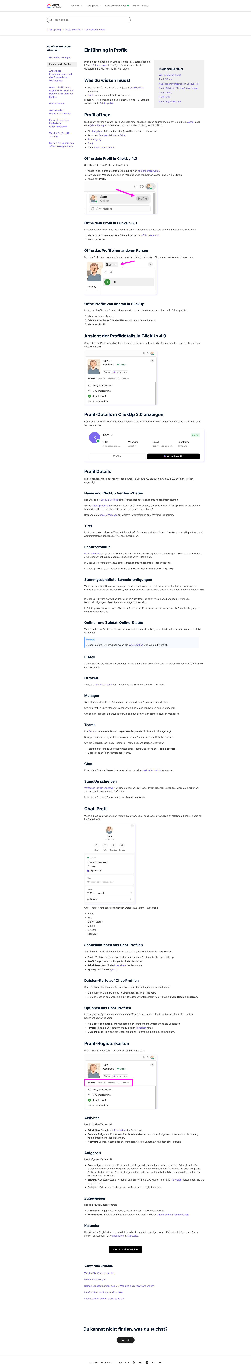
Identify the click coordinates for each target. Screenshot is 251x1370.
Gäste (91, 95)
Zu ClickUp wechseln (101, 1362)
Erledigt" (177, 1179)
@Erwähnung (96, 125)
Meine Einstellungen (95, 1279)
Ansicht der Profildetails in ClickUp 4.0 (178, 83)
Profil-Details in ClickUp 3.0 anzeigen (178, 88)
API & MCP (76, 5)
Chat (90, 143)
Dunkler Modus (57, 103)
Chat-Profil (164, 97)
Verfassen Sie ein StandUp (98, 787)
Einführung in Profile (60, 64)
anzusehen (118, 1235)
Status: (115, 5)
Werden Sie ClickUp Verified (99, 1273)
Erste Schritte (73, 29)
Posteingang (94, 139)
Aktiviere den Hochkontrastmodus (60, 112)
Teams (92, 731)
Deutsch (122, 1362)
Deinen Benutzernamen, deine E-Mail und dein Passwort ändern (119, 1285)
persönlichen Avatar (148, 170)
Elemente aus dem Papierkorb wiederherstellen (59, 123)
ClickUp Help (54, 29)
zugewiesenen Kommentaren (173, 1214)
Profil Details (165, 92)
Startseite (132, 1235)
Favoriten (141, 1027)
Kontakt (125, 1340)
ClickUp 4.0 (106, 103)
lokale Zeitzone (103, 684)
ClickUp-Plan (137, 87)
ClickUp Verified (109, 499)
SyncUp (113, 969)
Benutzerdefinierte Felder (112, 135)
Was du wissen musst (170, 75)
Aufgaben (97, 131)
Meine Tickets (140, 5)
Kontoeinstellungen (94, 29)
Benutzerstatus (92, 553)
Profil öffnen (165, 79)
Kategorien (92, 5)
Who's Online (136, 644)
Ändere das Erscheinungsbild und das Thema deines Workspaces (60, 75)
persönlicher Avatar (104, 147)
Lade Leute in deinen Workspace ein (104, 1298)
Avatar (190, 121)
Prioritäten (120, 965)
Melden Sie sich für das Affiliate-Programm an (61, 145)
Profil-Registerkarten (170, 101)
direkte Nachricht (151, 770)
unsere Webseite (108, 514)
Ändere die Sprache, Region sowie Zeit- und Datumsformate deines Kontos (61, 92)
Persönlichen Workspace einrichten (103, 1292)
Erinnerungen (100, 65)
